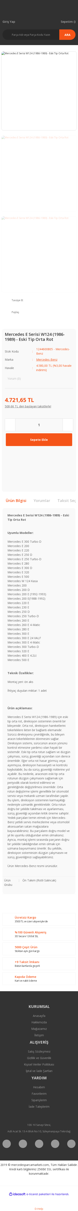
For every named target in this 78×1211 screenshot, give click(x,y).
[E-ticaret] (38, 1194)
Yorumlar (42, 500)
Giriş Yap (8, 21)
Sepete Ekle (39, 440)
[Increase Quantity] (68, 425)
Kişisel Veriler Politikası (39, 1064)
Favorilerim (39, 1094)
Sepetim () (68, 21)
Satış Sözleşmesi (39, 1051)
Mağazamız (39, 1029)
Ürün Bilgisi (16, 500)
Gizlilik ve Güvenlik (39, 1058)
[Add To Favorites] (11, 454)
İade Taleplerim (39, 1107)
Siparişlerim (39, 1100)
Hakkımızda (39, 1022)
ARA (67, 35)
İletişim (39, 1035)
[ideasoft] (17, 1194)
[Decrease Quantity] (10, 425)
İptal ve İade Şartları (39, 1071)
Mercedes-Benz (46, 360)
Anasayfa (39, 1016)
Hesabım (39, 1087)
